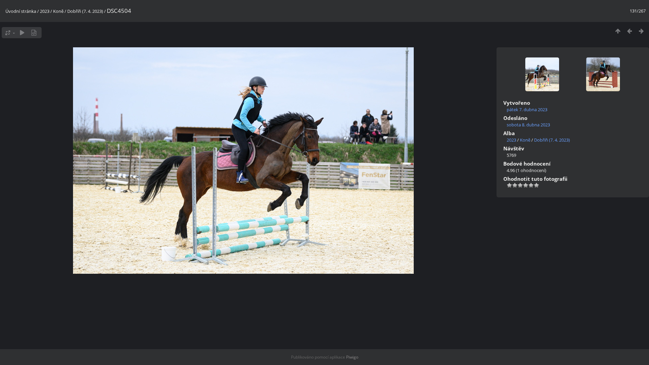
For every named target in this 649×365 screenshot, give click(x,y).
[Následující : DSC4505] (641, 31)
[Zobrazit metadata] (34, 32)
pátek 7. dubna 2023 (527, 109)
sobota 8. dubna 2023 (528, 125)
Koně (58, 11)
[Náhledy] (618, 31)
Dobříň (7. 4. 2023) (85, 11)
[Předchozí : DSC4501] (629, 31)
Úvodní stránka (20, 11)
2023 (44, 11)
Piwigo (352, 357)
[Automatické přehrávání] (22, 32)
